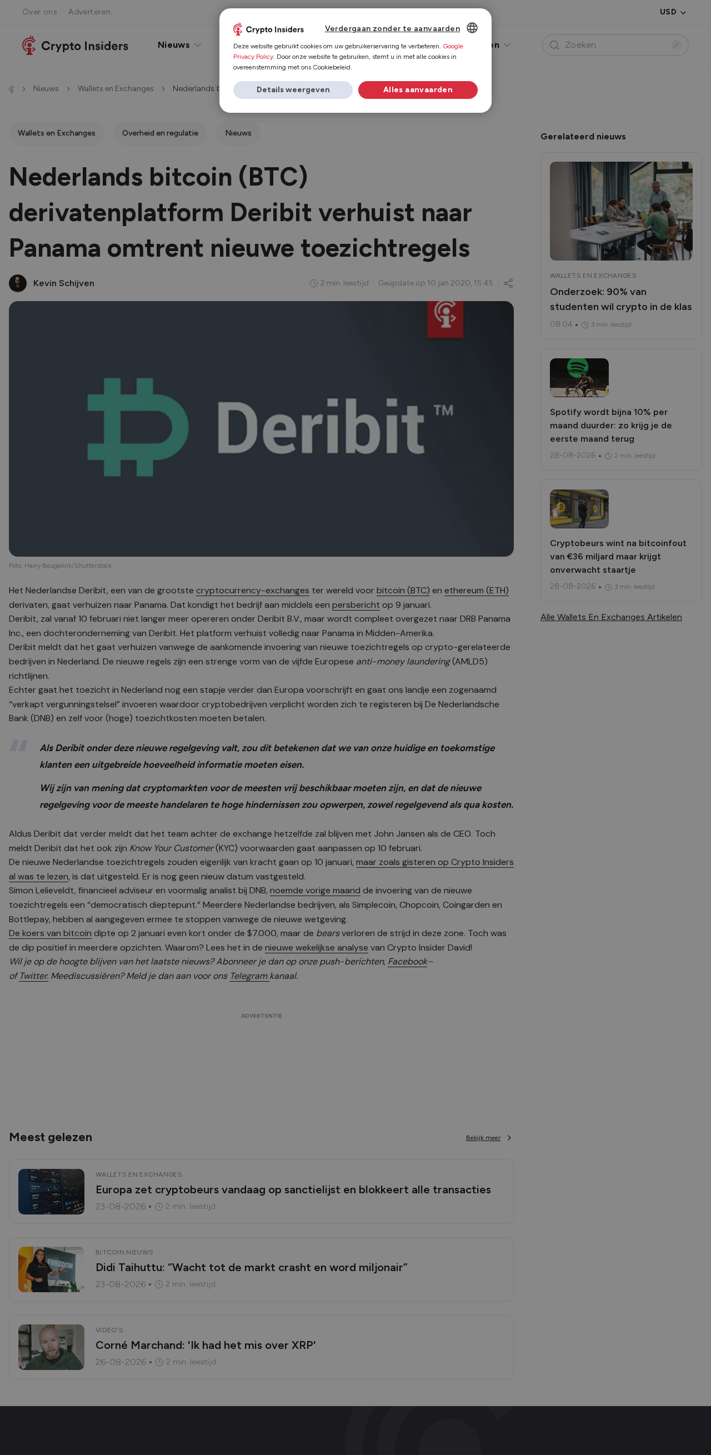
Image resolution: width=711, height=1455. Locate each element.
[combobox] (472, 27)
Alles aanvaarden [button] (418, 89)
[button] (293, 90)
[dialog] (355, 60)
